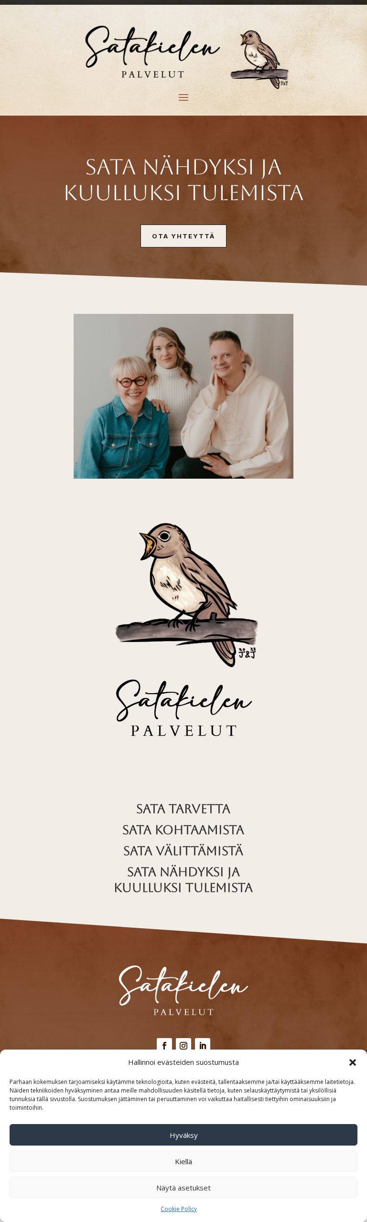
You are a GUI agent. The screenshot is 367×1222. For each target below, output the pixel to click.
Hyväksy (184, 1135)
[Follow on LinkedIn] (202, 1045)
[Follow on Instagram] (183, 1045)
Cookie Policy (179, 1209)
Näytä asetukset (183, 1187)
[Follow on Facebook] (164, 1045)
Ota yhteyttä (183, 236)
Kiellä (183, 1161)
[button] (352, 1062)
